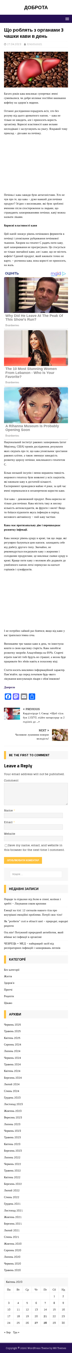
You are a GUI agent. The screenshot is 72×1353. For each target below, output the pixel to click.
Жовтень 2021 (13, 1216)
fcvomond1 (34, 44)
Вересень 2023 (13, 1117)
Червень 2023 (12, 1130)
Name (9, 810)
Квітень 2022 (12, 1177)
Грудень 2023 (12, 1097)
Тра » (16, 1332)
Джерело (9, 687)
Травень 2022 (12, 1170)
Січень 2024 (11, 1090)
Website (9, 833)
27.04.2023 (14, 44)
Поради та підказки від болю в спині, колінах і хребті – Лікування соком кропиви (32, 901)
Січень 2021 (11, 1236)
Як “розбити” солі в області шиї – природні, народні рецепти (36, 923)
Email (8, 822)
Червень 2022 (12, 1163)
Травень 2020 (12, 1270)
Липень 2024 (12, 1050)
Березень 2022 (13, 1183)
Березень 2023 (13, 1150)
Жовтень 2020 (13, 1243)
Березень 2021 (13, 1223)
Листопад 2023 (13, 1104)
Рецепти (9, 996)
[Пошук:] (36, 874)
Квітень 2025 (12, 1037)
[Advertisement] (36, 166)
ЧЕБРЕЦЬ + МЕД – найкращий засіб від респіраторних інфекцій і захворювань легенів (32, 945)
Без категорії (11, 970)
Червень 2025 (12, 1024)
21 (45, 1316)
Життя (8, 976)
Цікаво (8, 1002)
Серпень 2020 (12, 1250)
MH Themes (59, 1348)
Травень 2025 (12, 1031)
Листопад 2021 (13, 1210)
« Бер (7, 1332)
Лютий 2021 (12, 1230)
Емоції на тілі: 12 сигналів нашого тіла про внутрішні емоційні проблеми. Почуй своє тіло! (33, 912)
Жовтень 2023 (13, 1110)
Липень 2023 (12, 1124)
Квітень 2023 (12, 1143)
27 (36, 1322)
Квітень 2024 (12, 1070)
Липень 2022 (12, 1157)
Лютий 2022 (12, 1190)
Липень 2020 (12, 1256)
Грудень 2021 (12, 1203)
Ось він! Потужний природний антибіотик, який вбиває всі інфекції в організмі (33, 934)
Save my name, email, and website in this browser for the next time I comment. (34, 847)
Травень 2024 (12, 1064)
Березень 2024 (13, 1077)
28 (45, 1322)
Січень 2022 (11, 1197)
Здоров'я (9, 982)
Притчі (8, 989)
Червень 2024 (12, 1057)
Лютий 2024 (12, 1084)
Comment (11, 780)
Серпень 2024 (12, 1044)
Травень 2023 (12, 1137)
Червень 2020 (12, 1263)
